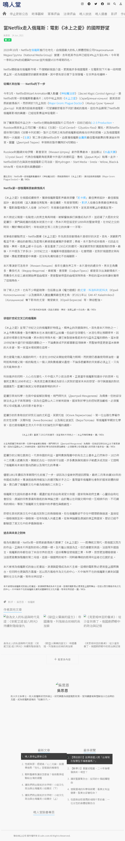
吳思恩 (7, 35)
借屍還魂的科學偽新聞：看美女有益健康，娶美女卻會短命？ (90, 791)
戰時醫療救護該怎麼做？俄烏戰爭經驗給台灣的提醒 (44, 776)
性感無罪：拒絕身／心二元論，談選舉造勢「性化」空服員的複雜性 (44, 765)
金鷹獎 (83, 137)
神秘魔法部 (68, 93)
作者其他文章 (13, 609)
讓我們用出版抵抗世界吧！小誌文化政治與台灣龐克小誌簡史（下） (44, 786)
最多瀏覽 (90, 750)
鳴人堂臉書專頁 (44, 812)
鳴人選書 (101, 14)
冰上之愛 (70, 98)
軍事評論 (54, 14)
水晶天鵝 (110, 152)
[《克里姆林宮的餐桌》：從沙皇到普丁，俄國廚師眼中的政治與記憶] (102, 628)
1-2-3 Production (101, 123)
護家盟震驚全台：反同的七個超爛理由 (90, 780)
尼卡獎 (82, 198)
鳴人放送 (85, 14)
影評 (114, 14)
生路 (27, 137)
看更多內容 (64, 659)
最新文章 (44, 750)
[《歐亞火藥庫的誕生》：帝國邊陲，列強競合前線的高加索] (62, 628)
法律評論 (69, 14)
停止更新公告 (19, 14)
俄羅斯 (31, 602)
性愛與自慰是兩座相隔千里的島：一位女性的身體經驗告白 (90, 801)
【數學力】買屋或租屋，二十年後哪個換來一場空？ (90, 770)
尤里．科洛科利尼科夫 (94, 290)
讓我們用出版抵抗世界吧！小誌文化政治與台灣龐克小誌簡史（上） (44, 796)
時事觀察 (38, 14)
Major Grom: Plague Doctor (65, 103)
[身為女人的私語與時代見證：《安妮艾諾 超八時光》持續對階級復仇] (22, 628)
